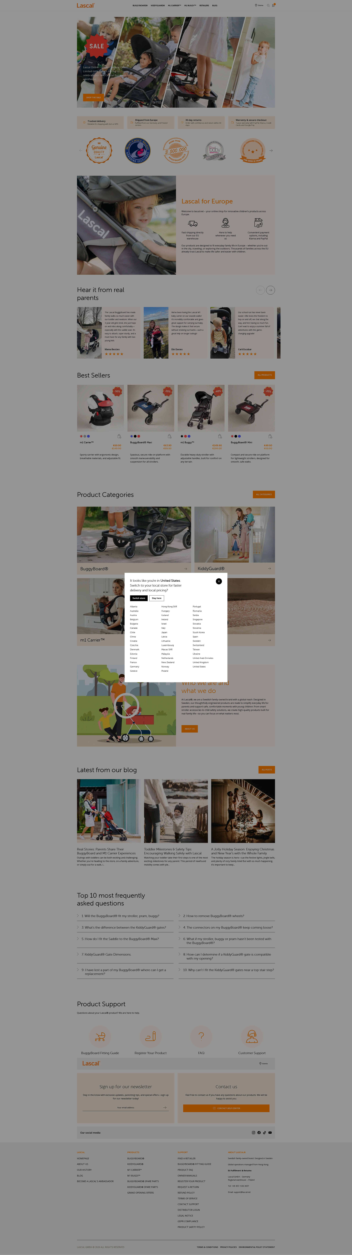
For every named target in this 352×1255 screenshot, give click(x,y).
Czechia (134, 645)
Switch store (139, 598)
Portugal (197, 606)
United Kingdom (201, 662)
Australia (134, 611)
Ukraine (196, 654)
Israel (164, 623)
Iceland (165, 615)
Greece (133, 671)
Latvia (164, 636)
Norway (165, 666)
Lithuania (165, 641)
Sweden (197, 641)
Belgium (134, 619)
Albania (133, 606)
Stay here (156, 598)
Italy (163, 628)
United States (199, 666)
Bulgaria (134, 623)
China (133, 636)
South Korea (199, 632)
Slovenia (197, 628)
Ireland (164, 619)
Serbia (196, 615)
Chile (132, 632)
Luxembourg (167, 645)
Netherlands (167, 658)
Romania (197, 611)
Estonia (133, 654)
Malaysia (165, 654)
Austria (133, 615)
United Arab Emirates (203, 658)
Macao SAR (166, 649)
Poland (164, 671)
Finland (133, 658)
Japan (164, 632)
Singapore (198, 619)
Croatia (133, 641)
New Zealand (167, 662)
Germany (134, 666)
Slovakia (197, 623)
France (133, 662)
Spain (195, 636)
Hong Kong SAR (169, 606)
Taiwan (196, 649)
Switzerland (198, 645)
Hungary (165, 611)
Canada (133, 628)
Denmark (134, 649)
